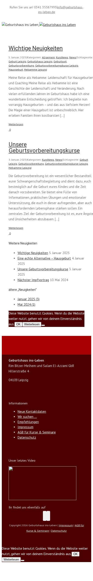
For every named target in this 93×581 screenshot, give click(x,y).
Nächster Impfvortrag (33, 280)
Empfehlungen (28, 422)
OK (18, 324)
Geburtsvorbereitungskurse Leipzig (56, 65)
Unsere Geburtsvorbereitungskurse (44, 147)
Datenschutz (27, 437)
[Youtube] (48, 516)
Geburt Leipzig (17, 61)
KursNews (62, 57)
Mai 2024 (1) (26, 304)
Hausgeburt (16, 69)
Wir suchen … (27, 417)
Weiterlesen (16, 124)
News (72, 57)
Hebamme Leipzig (35, 69)
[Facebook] (44, 516)
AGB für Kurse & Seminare (37, 432)
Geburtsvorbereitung (21, 65)
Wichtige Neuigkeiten (36, 48)
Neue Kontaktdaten (32, 411)
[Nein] (43, 325)
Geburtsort (60, 61)
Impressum (25, 427)
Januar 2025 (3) (29, 299)
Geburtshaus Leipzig (39, 61)
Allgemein (48, 57)
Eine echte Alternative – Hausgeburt (44, 258)
